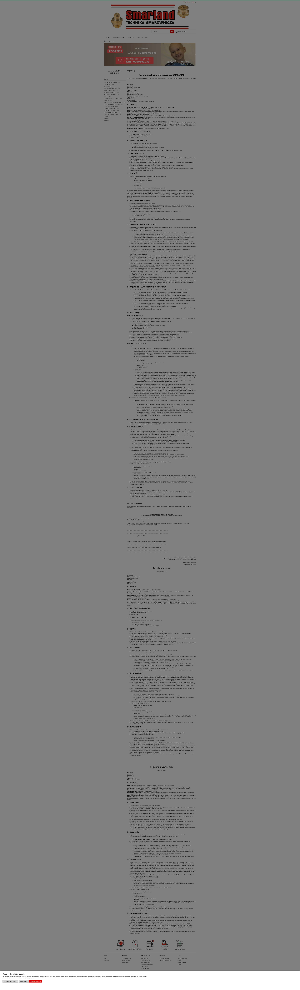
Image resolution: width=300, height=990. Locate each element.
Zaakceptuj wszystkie (35, 981)
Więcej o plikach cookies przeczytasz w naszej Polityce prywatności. (17, 978)
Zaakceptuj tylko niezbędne (10, 981)
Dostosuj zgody (24, 981)
